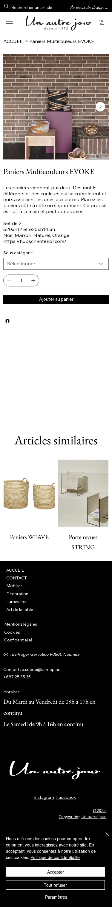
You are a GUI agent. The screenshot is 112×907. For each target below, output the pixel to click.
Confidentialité (18, 640)
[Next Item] (100, 106)
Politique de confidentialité (55, 857)
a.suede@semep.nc (41, 669)
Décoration (17, 593)
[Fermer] (103, 838)
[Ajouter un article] (33, 280)
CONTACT (16, 578)
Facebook (66, 797)
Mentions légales (20, 624)
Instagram (44, 797)
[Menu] (9, 22)
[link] (102, 22)
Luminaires (16, 601)
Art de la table (19, 609)
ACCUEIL (15, 570)
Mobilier (14, 585)
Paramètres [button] (56, 897)
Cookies (12, 632)
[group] (56, 506)
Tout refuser (55, 885)
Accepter (55, 872)
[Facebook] (7, 321)
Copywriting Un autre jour (82, 816)
